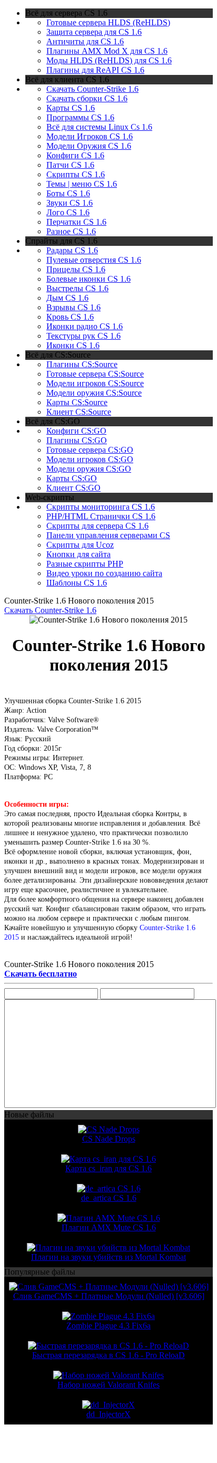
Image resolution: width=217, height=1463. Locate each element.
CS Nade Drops (108, 1138)
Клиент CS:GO (73, 487)
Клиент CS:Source (78, 411)
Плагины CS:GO (76, 440)
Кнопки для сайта (78, 554)
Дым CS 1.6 (67, 297)
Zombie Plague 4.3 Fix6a (108, 1325)
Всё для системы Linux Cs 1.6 (99, 126)
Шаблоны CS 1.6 (76, 582)
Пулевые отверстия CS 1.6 (93, 259)
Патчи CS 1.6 (70, 164)
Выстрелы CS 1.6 (77, 288)
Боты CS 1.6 (68, 193)
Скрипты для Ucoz (80, 544)
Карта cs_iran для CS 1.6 (108, 1168)
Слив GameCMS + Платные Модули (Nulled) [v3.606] (108, 1296)
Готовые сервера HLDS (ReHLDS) (108, 22)
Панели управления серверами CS (108, 535)
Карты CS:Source (76, 402)
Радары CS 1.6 (72, 250)
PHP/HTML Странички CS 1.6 (100, 516)
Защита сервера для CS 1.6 (94, 31)
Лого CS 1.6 (68, 212)
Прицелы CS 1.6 (75, 269)
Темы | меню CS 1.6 (81, 183)
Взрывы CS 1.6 (73, 307)
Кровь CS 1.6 (70, 316)
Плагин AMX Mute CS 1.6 (109, 1227)
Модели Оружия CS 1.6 (88, 145)
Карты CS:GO (71, 478)
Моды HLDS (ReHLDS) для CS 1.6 (109, 60)
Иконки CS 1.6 (73, 345)
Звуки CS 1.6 (69, 202)
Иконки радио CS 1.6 (84, 326)
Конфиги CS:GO (76, 430)
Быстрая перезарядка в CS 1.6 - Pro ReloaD (108, 1355)
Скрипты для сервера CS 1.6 (97, 525)
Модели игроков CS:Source (95, 383)
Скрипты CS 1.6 (75, 174)
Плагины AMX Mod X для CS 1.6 (106, 50)
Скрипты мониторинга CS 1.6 (100, 506)
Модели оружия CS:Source (94, 392)
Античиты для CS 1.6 (85, 41)
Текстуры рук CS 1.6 (83, 335)
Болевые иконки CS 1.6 (88, 278)
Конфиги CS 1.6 (75, 155)
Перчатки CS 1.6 (76, 221)
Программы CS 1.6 (80, 117)
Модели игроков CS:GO (89, 459)
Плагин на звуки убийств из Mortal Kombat (108, 1256)
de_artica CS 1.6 (108, 1197)
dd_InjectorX (108, 1414)
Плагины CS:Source (81, 364)
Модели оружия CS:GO (88, 468)
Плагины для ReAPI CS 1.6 (95, 69)
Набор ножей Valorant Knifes (108, 1384)
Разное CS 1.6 (71, 231)
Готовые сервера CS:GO (89, 449)
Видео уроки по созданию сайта (104, 573)
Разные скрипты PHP (84, 563)
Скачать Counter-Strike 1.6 (92, 88)
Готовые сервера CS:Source (95, 373)
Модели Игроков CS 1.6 (89, 136)
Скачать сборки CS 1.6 (86, 98)
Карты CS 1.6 (70, 107)
